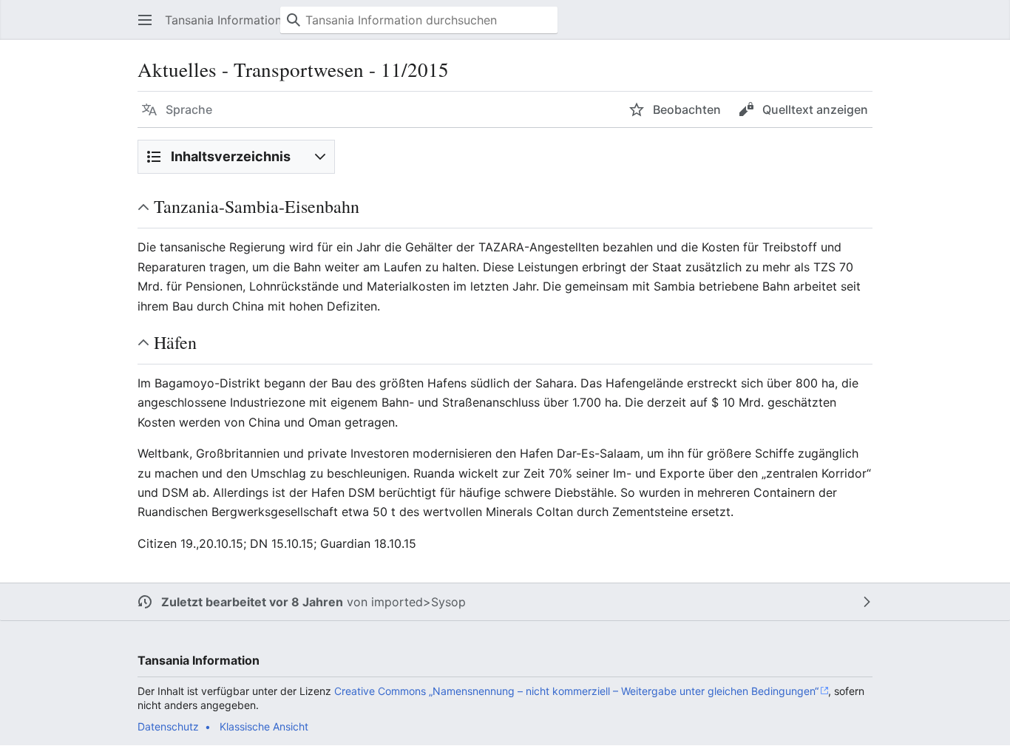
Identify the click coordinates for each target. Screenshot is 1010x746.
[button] (145, 20)
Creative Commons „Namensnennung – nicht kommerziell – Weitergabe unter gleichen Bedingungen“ (576, 691)
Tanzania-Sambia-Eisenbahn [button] (256, 206)
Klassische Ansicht (264, 726)
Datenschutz (168, 726)
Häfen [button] (175, 342)
